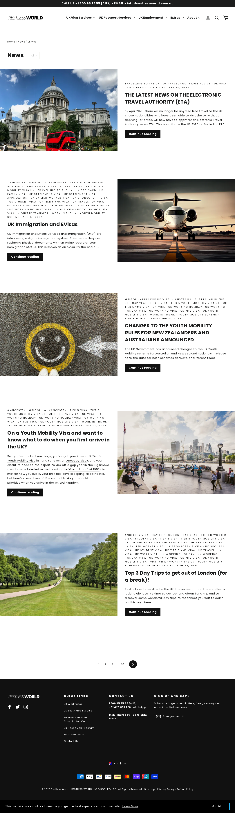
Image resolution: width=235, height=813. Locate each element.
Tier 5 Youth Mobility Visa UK (196, 303)
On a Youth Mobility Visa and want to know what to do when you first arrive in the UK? (58, 439)
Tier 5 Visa (159, 303)
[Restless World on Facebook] (9, 706)
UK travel (171, 83)
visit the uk (137, 87)
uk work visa (62, 205)
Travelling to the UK (143, 83)
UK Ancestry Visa (147, 542)
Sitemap (149, 789)
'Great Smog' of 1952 (84, 469)
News (21, 41)
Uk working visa (163, 311)
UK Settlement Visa (45, 194)
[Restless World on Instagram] (26, 706)
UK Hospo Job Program (79, 728)
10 (122, 664)
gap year (140, 303)
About (192, 17)
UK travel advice (197, 83)
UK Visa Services (79, 17)
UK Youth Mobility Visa (60, 421)
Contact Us (71, 741)
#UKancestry (56, 182)
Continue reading (143, 134)
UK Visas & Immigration (27, 205)
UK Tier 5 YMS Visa (54, 201)
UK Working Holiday (93, 205)
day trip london (166, 535)
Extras (175, 17)
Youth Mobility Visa (142, 318)
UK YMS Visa (65, 209)
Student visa (146, 538)
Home (11, 41)
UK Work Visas (73, 704)
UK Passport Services (115, 17)
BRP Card (73, 186)
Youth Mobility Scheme (198, 314)
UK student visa (23, 201)
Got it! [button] (216, 806)
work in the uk (65, 213)
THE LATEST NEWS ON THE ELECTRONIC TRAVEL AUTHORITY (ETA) (173, 98)
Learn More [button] (130, 806)
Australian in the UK (45, 186)
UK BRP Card (86, 190)
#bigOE (35, 182)
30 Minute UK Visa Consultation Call (75, 719)
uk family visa (176, 542)
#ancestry (17, 182)
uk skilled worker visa (51, 198)
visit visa (158, 87)
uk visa (220, 83)
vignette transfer (34, 213)
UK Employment (151, 17)
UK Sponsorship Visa (90, 198)
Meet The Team (74, 734)
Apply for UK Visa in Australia (166, 299)
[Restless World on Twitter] (17, 706)
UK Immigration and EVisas (42, 224)
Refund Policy (185, 789)
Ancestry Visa (76, 460)
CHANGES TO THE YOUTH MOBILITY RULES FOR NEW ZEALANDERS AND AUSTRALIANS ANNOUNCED (168, 332)
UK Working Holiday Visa (31, 209)
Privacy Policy (165, 789)
